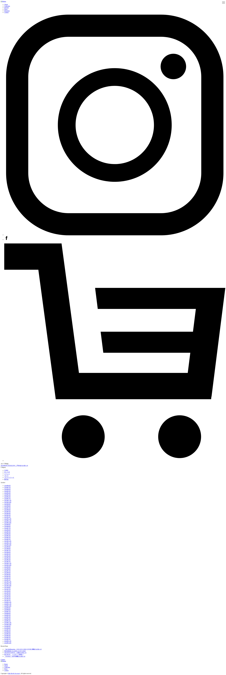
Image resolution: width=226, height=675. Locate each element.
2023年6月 (7, 552)
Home (6, 664)
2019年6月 (7, 632)
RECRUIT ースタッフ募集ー (13, 654)
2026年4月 (7, 493)
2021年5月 (7, 593)
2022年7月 (7, 571)
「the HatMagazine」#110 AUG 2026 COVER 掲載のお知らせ (23, 649)
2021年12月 (7, 582)
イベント (7, 474)
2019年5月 (7, 633)
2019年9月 (7, 626)
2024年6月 (7, 530)
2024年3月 (7, 535)
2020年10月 (7, 606)
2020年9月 (7, 608)
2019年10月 (7, 624)
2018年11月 (7, 641)
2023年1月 (7, 561)
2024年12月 (7, 519)
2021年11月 (7, 583)
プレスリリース (9, 477)
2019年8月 (7, 628)
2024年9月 (7, 524)
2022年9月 (7, 567)
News (6, 9)
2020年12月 (7, 602)
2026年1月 (7, 498)
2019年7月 (7, 630)
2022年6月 (7, 572)
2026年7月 (7, 487)
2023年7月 (7, 550)
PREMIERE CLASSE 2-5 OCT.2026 (15, 651)
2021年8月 (7, 587)
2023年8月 (7, 548)
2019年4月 (7, 635)
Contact (6, 12)
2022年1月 (7, 580)
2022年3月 (7, 576)
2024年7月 (7, 528)
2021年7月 (7, 589)
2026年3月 (7, 495)
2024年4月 (7, 534)
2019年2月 (7, 637)
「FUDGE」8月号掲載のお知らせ (14, 656)
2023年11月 (7, 543)
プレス (6, 475)
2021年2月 (7, 598)
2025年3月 (7, 515)
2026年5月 (7, 491)
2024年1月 (7, 539)
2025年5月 (7, 511)
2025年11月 (7, 500)
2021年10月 (7, 585)
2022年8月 (7, 569)
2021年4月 (7, 595)
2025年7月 (7, 508)
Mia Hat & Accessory (14, 673)
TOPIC (6, 470)
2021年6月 (7, 591)
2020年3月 (7, 617)
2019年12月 (7, 622)
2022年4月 (7, 574)
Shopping (7, 11)
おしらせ (7, 472)
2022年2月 (7, 578)
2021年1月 (7, 600)
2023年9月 (7, 546)
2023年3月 (7, 558)
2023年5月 (7, 554)
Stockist (6, 7)
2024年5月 (7, 532)
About (6, 4)
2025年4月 (7, 513)
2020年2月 (7, 619)
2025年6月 (7, 509)
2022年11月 (7, 563)
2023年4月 (7, 556)
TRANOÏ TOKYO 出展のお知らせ (15, 652)
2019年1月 (7, 639)
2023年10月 (7, 545)
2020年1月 (7, 621)
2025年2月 (7, 517)
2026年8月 (7, 485)
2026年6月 (7, 489)
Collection (7, 6)
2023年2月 (7, 559)
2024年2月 (7, 537)
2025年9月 (7, 504)
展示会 (6, 479)
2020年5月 (7, 615)
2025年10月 (7, 502)
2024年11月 (7, 521)
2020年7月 (7, 611)
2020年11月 (7, 604)
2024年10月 (7, 522)
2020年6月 (7, 613)
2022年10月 (7, 565)
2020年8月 (7, 609)
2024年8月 (7, 526)
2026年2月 (7, 497)
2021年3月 (7, 596)
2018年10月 (7, 643)
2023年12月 (7, 541)
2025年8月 (7, 506)
